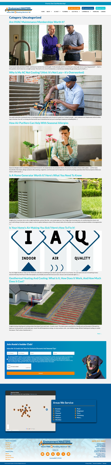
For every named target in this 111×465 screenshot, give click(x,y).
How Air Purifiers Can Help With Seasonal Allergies (38, 122)
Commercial (85, 11)
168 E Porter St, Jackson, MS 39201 (100, 446)
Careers (103, 11)
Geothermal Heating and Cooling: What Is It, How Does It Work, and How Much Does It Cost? (55, 280)
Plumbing (65, 11)
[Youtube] (47, 454)
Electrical (75, 11)
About (48, 11)
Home (43, 11)
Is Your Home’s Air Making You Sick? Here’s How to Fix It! (42, 227)
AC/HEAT (56, 11)
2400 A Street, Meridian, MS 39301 (99, 456)
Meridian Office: (100, 454)
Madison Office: (100, 448)
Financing (96, 11)
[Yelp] (63, 454)
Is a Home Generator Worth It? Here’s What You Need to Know (45, 175)
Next (99, 333)
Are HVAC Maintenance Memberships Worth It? (37, 22)
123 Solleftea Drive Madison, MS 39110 (99, 451)
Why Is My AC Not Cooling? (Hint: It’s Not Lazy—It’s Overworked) (46, 72)
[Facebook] (42, 454)
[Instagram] (58, 454)
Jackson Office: (101, 443)
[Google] (53, 454)
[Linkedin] (68, 454)
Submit (41, 373)
